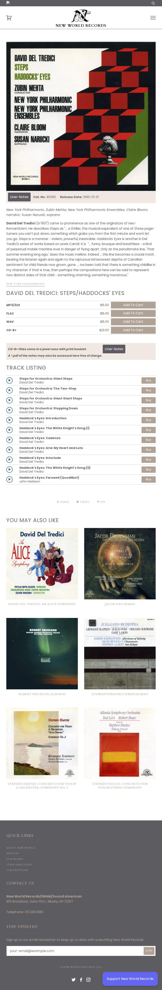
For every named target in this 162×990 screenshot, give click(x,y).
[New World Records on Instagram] (88, 980)
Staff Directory (19, 864)
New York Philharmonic (25, 283)
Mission (12, 853)
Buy (148, 380)
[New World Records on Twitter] (74, 980)
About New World (20, 847)
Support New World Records (130, 978)
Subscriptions (17, 870)
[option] (81, 116)
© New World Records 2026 (81, 967)
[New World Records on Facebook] (81, 980)
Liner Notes (19, 196)
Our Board (14, 859)
